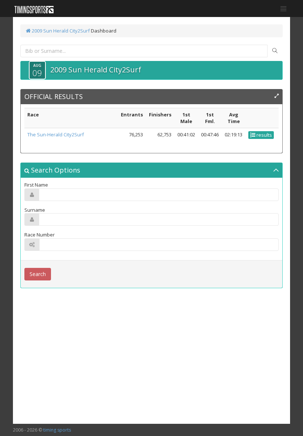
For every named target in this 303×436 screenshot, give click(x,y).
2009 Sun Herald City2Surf (60, 30)
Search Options (54, 170)
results (263, 135)
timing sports (57, 430)
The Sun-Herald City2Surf (55, 134)
